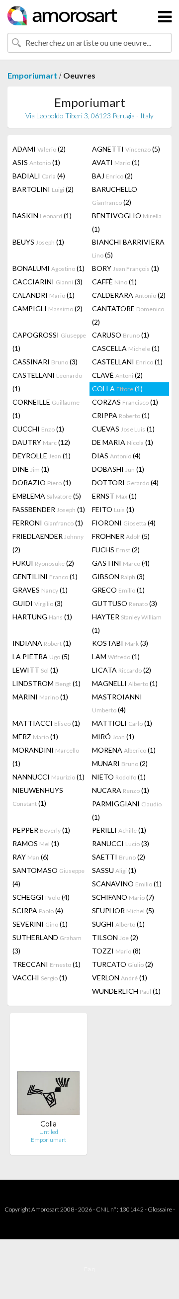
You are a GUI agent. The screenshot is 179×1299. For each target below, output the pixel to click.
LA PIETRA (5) (41, 656)
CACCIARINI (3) (47, 281)
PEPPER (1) (41, 830)
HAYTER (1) (127, 623)
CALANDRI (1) (43, 295)
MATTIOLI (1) (122, 723)
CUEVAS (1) (123, 429)
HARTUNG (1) (42, 616)
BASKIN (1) (42, 215)
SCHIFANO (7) (123, 897)
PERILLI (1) (119, 830)
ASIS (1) (36, 162)
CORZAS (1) (125, 402)
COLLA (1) (117, 388)
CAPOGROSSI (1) (49, 341)
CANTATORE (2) (128, 315)
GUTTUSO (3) (124, 603)
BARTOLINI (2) (43, 189)
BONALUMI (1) (48, 268)
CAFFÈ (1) (114, 281)
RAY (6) (30, 857)
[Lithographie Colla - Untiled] (48, 1070)
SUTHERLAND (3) (47, 944)
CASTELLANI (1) (127, 361)
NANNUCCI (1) (48, 777)
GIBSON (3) (118, 576)
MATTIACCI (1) (46, 723)
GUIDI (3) (37, 603)
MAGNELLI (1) (125, 683)
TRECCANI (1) (46, 964)
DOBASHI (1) (118, 469)
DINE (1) (30, 469)
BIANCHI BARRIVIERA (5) (128, 248)
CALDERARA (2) (129, 295)
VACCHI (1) (39, 977)
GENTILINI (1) (45, 576)
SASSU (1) (114, 870)
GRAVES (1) (40, 590)
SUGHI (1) (118, 924)
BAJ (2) (112, 176)
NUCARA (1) (120, 790)
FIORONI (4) (124, 523)
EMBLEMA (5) (46, 496)
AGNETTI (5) (126, 149)
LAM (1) (116, 656)
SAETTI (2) (118, 857)
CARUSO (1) (120, 335)
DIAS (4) (116, 455)
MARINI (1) (40, 697)
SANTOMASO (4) (48, 877)
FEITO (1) (113, 509)
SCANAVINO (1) (127, 883)
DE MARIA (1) (122, 442)
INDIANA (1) (41, 643)
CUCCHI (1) (38, 429)
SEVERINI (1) (40, 924)
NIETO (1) (119, 777)
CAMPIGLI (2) (47, 308)
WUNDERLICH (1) (126, 991)
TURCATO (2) (122, 964)
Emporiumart (32, 75)
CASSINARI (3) (45, 361)
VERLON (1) (119, 977)
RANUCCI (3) (120, 843)
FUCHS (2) (116, 549)
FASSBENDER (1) (48, 509)
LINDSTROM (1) (46, 683)
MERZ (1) (35, 736)
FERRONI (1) (47, 523)
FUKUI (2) (43, 563)
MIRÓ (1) (113, 736)
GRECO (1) (118, 590)
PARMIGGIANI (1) (127, 810)
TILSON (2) (115, 937)
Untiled (48, 1131)
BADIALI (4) (38, 176)
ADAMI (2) (39, 149)
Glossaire (160, 1209)
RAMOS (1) (35, 843)
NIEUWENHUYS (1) (37, 796)
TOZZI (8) (116, 951)
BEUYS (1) (38, 242)
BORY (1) (125, 268)
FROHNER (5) (121, 536)
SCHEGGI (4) (41, 897)
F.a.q (89, 1269)
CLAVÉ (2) (117, 375)
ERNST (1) (114, 496)
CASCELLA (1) (126, 348)
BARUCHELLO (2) (114, 195)
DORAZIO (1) (41, 482)
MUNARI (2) (120, 763)
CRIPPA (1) (121, 415)
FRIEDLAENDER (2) (48, 543)
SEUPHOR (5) (123, 910)
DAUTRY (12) (41, 442)
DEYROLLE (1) (41, 455)
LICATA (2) (121, 670)
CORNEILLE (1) (46, 409)
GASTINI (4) (121, 563)
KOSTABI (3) (120, 643)
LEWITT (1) (35, 670)
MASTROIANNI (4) (117, 703)
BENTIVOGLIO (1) (127, 222)
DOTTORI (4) (125, 482)
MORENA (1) (124, 750)
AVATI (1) (116, 162)
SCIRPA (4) (37, 910)
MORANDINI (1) (45, 757)
